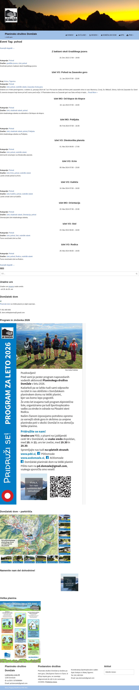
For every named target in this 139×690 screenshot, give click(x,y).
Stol (17, 235)
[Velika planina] (20, 662)
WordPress (17, 687)
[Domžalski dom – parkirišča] (35, 563)
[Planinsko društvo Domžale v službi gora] (11, 15)
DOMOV (70, 35)
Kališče (13, 194)
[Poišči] (136, 274)
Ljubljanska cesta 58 (12, 675)
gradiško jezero (12, 63)
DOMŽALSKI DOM (109, 35)
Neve (6, 687)
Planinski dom (5, 304)
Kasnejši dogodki (7, 48)
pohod (24, 63)
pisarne (11, 286)
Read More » (92, 92)
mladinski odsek (16, 110)
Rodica (18, 256)
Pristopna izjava (51, 682)
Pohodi (11, 60)
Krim (12, 173)
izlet (20, 63)
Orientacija (27, 215)
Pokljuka (31, 131)
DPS (122, 35)
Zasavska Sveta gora (35, 87)
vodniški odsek (21, 87)
